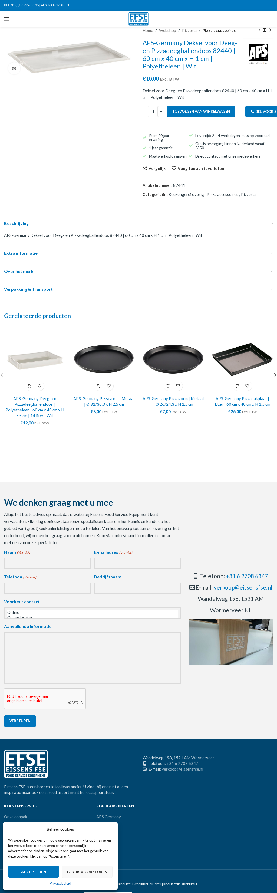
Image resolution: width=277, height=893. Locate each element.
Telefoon (20, 576)
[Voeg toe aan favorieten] (39, 386)
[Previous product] (259, 30)
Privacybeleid (60, 883)
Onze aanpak (15, 816)
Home (148, 30)
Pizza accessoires (219, 30)
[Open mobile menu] (6, 19)
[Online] (92, 612)
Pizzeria (189, 30)
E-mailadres (113, 552)
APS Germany (108, 816)
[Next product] (270, 30)
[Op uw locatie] (92, 617)
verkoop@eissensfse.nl (243, 587)
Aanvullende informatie (27, 626)
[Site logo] (138, 18)
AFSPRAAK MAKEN (55, 5)
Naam (17, 552)
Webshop (167, 30)
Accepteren (33, 871)
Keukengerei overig (186, 194)
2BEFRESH (189, 884)
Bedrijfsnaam (107, 576)
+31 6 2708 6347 (247, 576)
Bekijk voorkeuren (87, 871)
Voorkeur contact (22, 601)
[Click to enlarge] (14, 68)
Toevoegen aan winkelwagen (201, 111)
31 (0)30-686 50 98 (25, 5)
